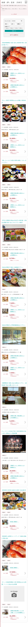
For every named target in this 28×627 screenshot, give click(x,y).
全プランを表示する (14, 34)
